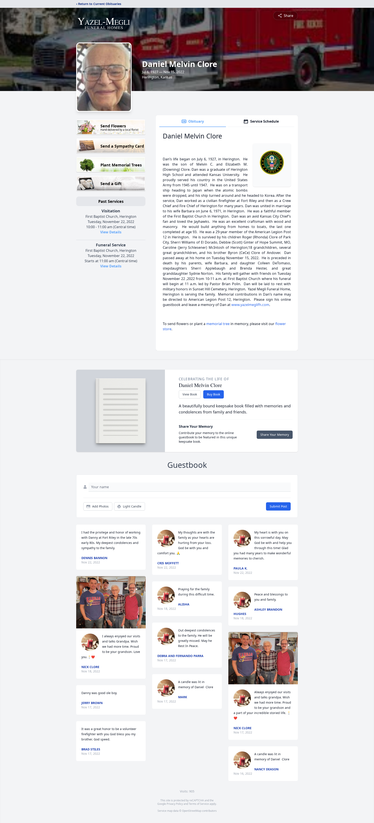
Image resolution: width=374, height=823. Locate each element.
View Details (110, 232)
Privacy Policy (175, 804)
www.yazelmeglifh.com (250, 304)
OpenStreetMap (191, 811)
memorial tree (218, 323)
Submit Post (278, 506)
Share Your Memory (274, 435)
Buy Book (213, 394)
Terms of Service (199, 804)
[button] (111, 602)
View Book (189, 394)
